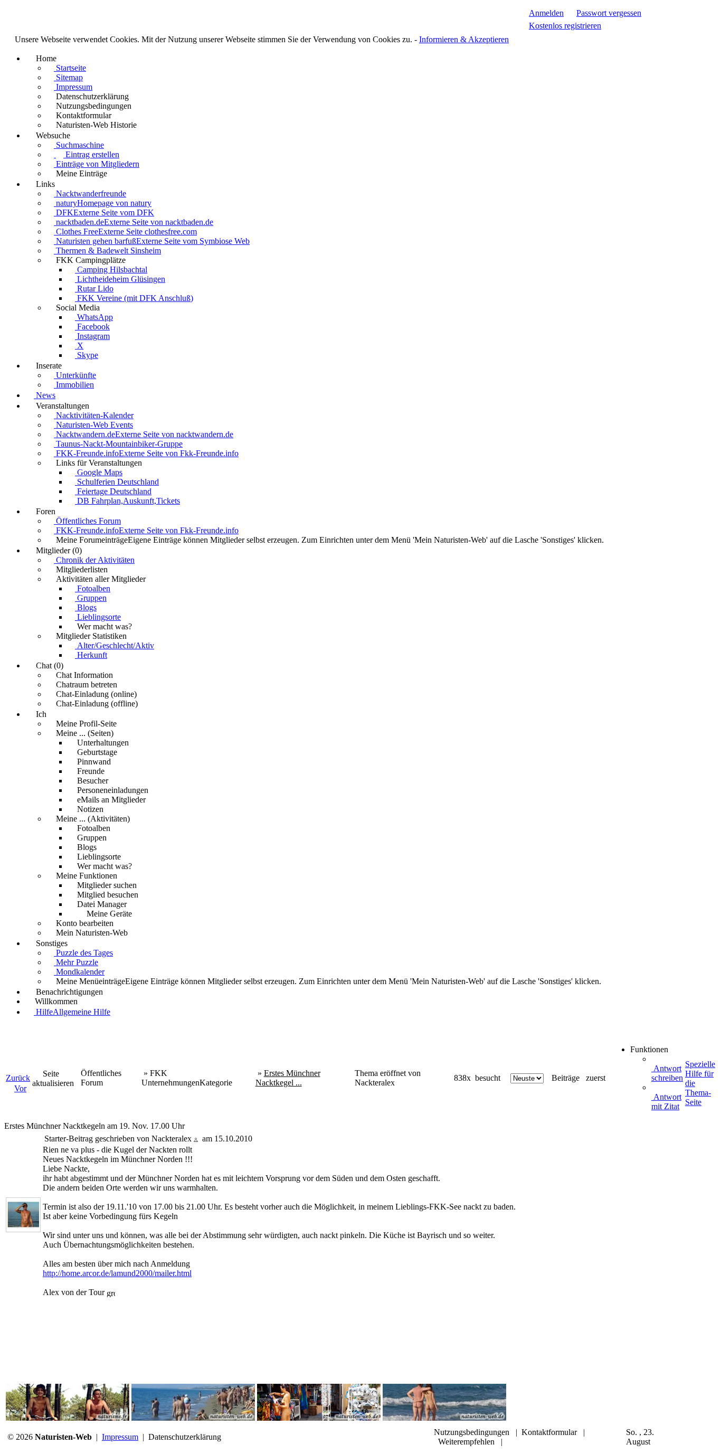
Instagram (92, 336)
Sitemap (68, 77)
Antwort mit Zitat (666, 1101)
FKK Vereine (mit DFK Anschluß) (134, 298)
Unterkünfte (75, 375)
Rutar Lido (94, 288)
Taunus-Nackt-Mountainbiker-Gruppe (118, 443)
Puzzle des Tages (83, 952)
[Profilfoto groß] (23, 1214)
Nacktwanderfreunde (90, 193)
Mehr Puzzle (76, 962)
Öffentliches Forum (87, 520)
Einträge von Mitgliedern (96, 163)
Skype (86, 355)
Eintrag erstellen (91, 154)
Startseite (70, 67)
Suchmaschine (79, 144)
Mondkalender (79, 971)
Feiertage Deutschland (113, 491)
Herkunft (91, 654)
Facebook (92, 326)
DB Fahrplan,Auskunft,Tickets (127, 500)
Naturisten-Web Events (93, 424)
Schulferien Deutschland (117, 481)
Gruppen (91, 597)
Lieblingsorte (98, 616)
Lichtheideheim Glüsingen (120, 279)
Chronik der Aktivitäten (94, 559)
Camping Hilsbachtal (111, 269)
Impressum (73, 86)
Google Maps (98, 472)
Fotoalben (92, 588)
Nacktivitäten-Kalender (94, 415)
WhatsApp (94, 317)
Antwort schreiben (667, 1073)
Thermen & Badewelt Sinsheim (107, 250)
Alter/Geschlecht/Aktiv (114, 645)
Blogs (86, 607)
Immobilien (74, 384)
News (44, 395)
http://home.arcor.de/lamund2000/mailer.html (117, 1273)
